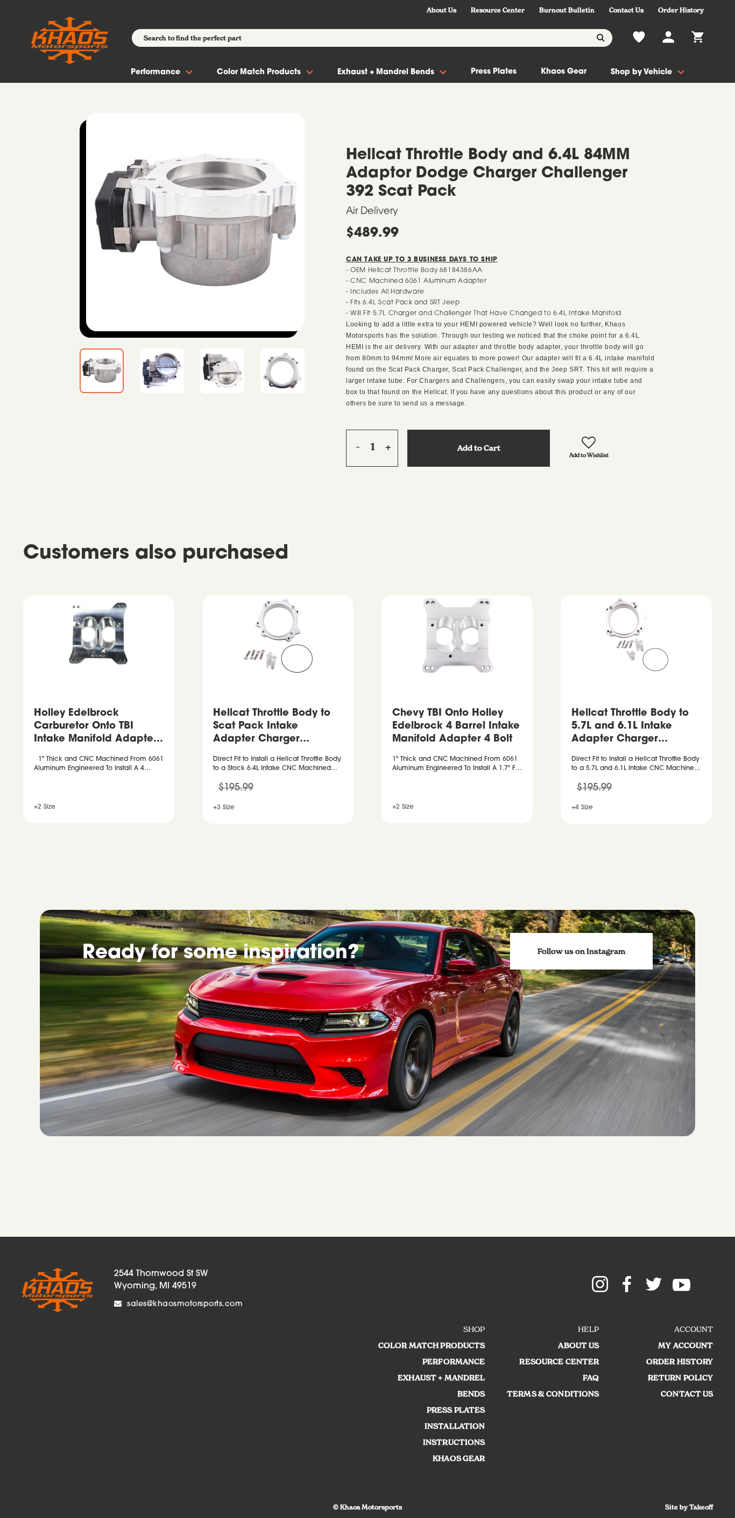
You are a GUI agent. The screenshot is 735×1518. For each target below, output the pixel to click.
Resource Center (498, 10)
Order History (681, 10)
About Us (441, 10)
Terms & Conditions (553, 1394)
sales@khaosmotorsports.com (185, 1304)
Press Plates (494, 72)
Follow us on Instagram (581, 951)
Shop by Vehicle (641, 72)
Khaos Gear (563, 72)
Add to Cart (478, 448)
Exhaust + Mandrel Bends (385, 72)
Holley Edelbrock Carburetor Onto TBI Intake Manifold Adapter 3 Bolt (95, 727)
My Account (685, 1345)
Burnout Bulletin (567, 10)
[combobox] (372, 37)
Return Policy (680, 1377)
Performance (155, 72)
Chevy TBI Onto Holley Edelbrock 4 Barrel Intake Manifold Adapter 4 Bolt (456, 726)
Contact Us (626, 10)
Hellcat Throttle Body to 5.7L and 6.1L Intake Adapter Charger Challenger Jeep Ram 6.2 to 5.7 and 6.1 (635, 727)
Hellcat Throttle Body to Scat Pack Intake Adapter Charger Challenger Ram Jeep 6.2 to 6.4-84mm (277, 727)
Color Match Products (259, 72)
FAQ (591, 1377)
